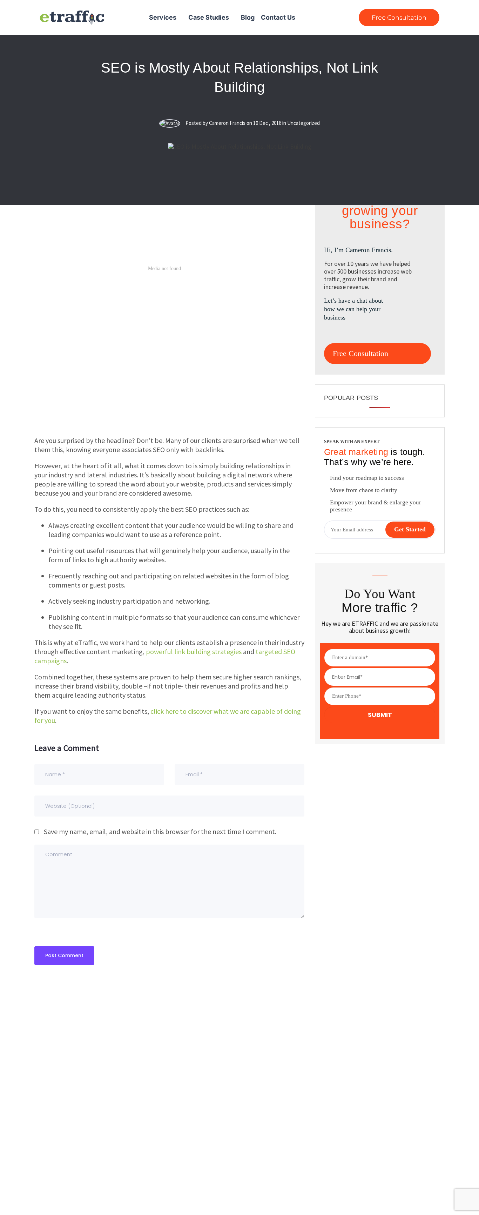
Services (162, 17)
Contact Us (278, 17)
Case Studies (208, 17)
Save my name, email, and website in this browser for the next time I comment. (160, 831)
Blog (248, 17)
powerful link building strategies (194, 651)
